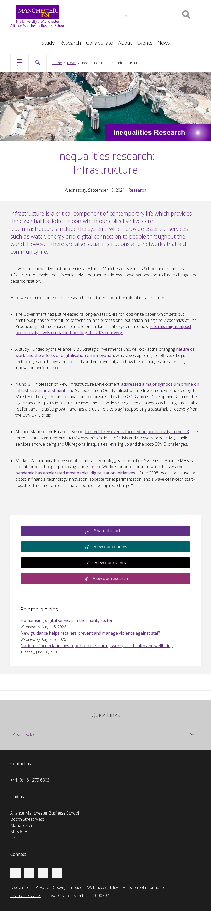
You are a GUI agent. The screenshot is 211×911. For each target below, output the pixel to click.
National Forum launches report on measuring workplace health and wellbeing (97, 646)
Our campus (26, 40)
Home (57, 62)
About (125, 42)
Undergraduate (156, 23)
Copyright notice (67, 887)
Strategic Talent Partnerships (105, 5)
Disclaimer (19, 887)
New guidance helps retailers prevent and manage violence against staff (90, 633)
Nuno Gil (23, 384)
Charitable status (25, 895)
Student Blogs (28, 34)
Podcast (86, 4)
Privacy (41, 887)
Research (70, 42)
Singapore (24, 34)
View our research (110, 578)
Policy (20, 34)
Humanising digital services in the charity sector (67, 620)
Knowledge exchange (98, 16)
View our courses (110, 546)
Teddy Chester (92, 11)
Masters (86, 23)
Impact (85, 11)
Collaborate (99, 42)
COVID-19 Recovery (97, 29)
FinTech (149, 29)
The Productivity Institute (37, 40)
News (163, 42)
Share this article (110, 531)
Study (48, 42)
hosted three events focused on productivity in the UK (137, 431)
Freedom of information (144, 887)
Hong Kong (25, 40)
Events (144, 42)
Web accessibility (102, 887)
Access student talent (162, 5)
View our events (110, 562)
